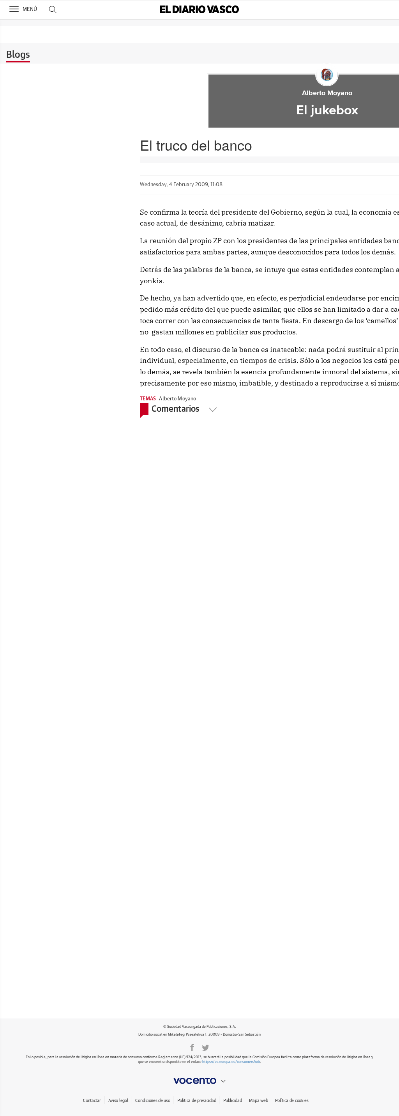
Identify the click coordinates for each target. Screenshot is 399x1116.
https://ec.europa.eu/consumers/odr (231, 1062)
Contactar (92, 1100)
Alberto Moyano (327, 93)
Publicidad (232, 1100)
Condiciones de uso (152, 1100)
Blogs (18, 55)
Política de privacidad (196, 1100)
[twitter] (205, 1046)
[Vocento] (199, 1081)
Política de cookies (292, 1100)
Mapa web (258, 1100)
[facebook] (192, 1046)
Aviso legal (118, 1100)
